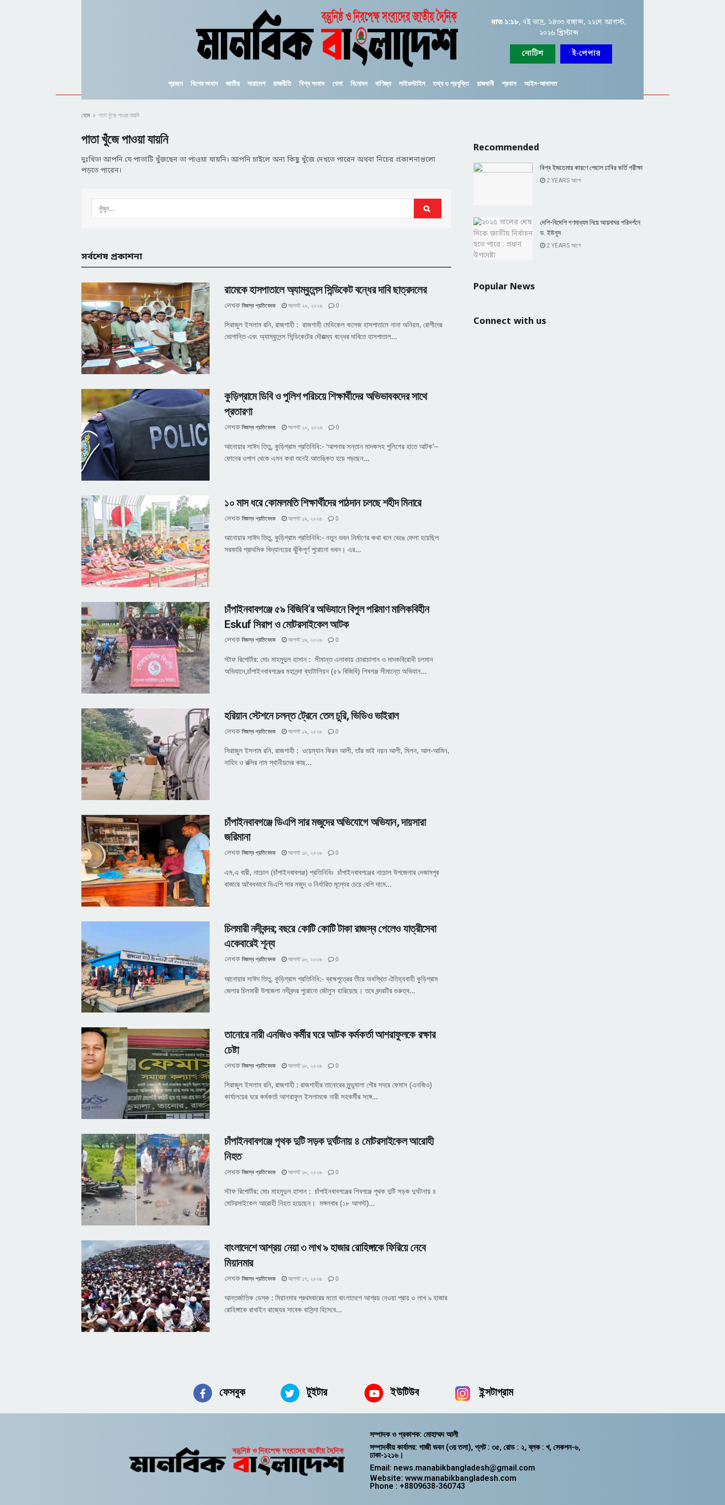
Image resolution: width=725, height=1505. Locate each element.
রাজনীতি (282, 83)
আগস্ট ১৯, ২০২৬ (304, 518)
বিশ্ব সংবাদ (312, 83)
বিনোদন (359, 83)
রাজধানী (485, 83)
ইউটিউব (405, 1392)
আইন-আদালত (540, 83)
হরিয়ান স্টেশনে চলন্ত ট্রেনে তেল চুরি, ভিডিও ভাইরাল (311, 715)
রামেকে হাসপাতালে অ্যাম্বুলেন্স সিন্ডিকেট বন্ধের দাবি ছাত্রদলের (325, 289)
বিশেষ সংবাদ (204, 83)
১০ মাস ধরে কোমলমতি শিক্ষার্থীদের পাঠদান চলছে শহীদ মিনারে (323, 502)
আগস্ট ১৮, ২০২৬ (304, 852)
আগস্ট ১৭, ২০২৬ (304, 1278)
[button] (586, 54)
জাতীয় (233, 83)
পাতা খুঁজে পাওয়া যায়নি (118, 115)
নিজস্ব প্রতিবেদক (259, 305)
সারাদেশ (256, 83)
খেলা (337, 83)
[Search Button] (427, 208)
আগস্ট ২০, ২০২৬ (305, 305)
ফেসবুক (232, 1392)
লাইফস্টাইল (412, 83)
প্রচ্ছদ (175, 83)
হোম (85, 115)
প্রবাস (509, 83)
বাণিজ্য (383, 83)
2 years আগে (563, 180)
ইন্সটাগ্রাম (496, 1392)
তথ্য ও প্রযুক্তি (451, 83)
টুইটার (317, 1392)
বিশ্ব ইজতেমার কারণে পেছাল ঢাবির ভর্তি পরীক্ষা (591, 168)
